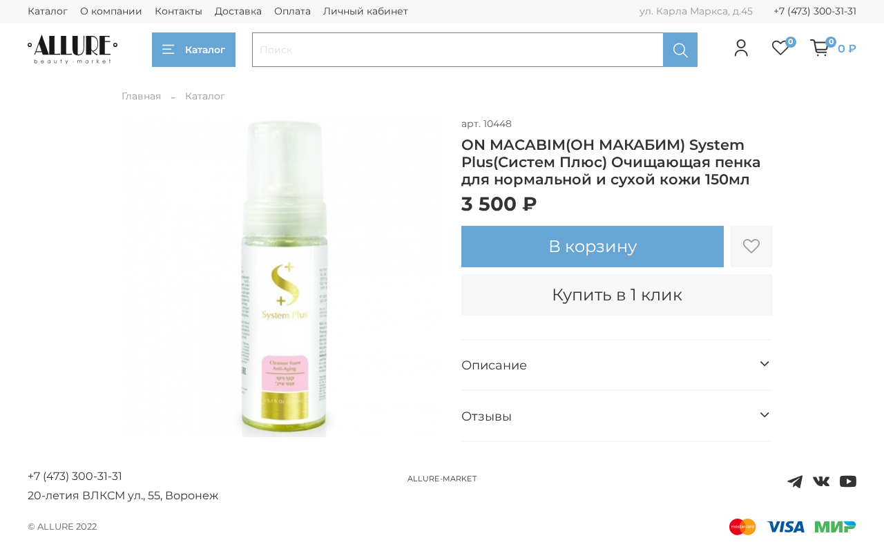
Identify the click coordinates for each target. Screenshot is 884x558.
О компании (111, 11)
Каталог (48, 11)
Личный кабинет (365, 11)
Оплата (292, 11)
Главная (141, 96)
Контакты (178, 11)
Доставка (238, 11)
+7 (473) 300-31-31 (815, 11)
